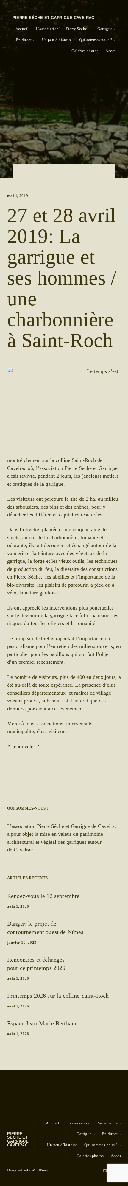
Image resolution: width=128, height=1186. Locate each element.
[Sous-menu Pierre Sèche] (89, 29)
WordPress (39, 1170)
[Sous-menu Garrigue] (114, 29)
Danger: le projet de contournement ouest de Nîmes (45, 927)
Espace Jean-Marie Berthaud (42, 1023)
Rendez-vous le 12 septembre (43, 896)
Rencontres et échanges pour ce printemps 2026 (36, 963)
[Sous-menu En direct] (33, 40)
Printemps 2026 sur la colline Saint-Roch (58, 995)
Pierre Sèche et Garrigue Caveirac (53, 17)
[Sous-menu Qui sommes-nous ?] (114, 40)
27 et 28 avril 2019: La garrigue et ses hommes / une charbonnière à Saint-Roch (62, 278)
